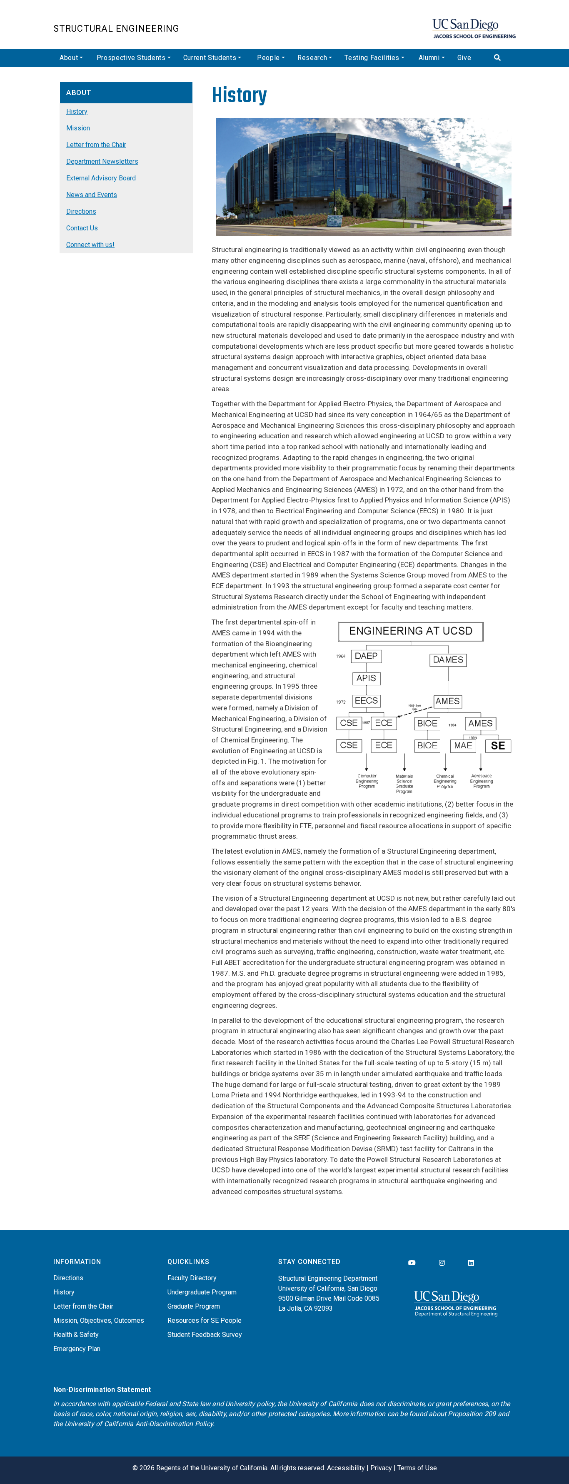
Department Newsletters (102, 161)
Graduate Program (193, 1306)
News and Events (91, 195)
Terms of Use (417, 1468)
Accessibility (346, 1468)
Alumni (429, 58)
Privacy (381, 1468)
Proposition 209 (472, 1414)
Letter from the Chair (96, 145)
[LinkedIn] (471, 1263)
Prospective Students (131, 58)
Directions (81, 211)
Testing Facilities (371, 58)
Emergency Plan (76, 1349)
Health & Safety (76, 1335)
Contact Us (82, 228)
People (268, 58)
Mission (78, 128)
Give (464, 58)
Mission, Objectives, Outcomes (98, 1320)
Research (312, 58)
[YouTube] (412, 1263)
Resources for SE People (204, 1320)
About (69, 58)
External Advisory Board (101, 178)
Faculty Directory (192, 1278)
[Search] (502, 58)
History (76, 111)
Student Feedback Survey (204, 1335)
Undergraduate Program (202, 1292)
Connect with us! (90, 245)
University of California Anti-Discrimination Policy (139, 1424)
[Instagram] (442, 1263)
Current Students (209, 58)
